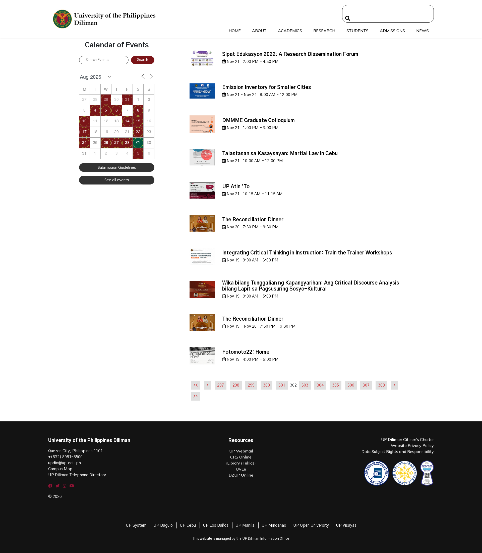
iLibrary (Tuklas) (241, 463)
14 (127, 121)
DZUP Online (241, 475)
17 (84, 131)
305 (335, 385)
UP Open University (311, 525)
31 (127, 99)
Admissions (392, 30)
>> (195, 396)
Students (357, 30)
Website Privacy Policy (412, 445)
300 (266, 385)
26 (106, 142)
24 (84, 142)
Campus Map (60, 469)
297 (220, 385)
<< (195, 385)
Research (324, 30)
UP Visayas (346, 525)
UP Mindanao (274, 525)
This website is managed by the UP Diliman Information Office (241, 538)
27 (116, 142)
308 (381, 385)
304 (320, 385)
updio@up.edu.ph (64, 463)
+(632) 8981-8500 (65, 457)
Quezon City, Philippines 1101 (75, 451)
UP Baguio (163, 525)
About (259, 30)
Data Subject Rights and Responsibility (398, 451)
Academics (290, 30)
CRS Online (241, 456)
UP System (136, 525)
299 (251, 385)
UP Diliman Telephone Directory (77, 475)
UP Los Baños (215, 525)
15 (138, 121)
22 (138, 131)
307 (366, 385)
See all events (116, 179)
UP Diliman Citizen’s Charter (407, 439)
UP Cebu (188, 525)
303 (305, 385)
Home (235, 30)
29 (106, 99)
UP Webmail (241, 450)
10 (84, 121)
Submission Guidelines (117, 167)
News (422, 30)
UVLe (241, 469)
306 (350, 385)
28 (127, 142)
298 (235, 385)
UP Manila (245, 525)
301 (281, 385)
